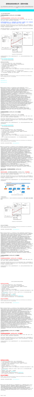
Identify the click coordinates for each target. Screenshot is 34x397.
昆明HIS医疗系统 (6, 160)
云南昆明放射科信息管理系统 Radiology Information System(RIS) (8, 153)
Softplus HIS (2, 233)
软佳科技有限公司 (21, 107)
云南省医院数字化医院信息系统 (20, 97)
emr (11, 87)
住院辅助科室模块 (13, 98)
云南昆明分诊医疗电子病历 (4, 238)
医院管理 (13, 159)
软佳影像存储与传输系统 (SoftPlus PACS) (5, 107)
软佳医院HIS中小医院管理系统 (16, 105)
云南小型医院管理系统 (3, 150)
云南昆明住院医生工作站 (20, 151)
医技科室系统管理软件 (13, 99)
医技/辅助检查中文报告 (28, 243)
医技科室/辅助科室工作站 (9, 157)
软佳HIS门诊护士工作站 (15, 104)
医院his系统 (30, 99)
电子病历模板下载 (22, 161)
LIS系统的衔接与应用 (26, 146)
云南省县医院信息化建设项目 (4, 156)
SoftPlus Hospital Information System (12, 233)
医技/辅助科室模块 (3, 157)
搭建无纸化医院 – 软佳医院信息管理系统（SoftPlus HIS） (11, 169)
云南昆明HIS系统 (13, 91)
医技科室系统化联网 (8, 99)
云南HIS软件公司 (17, 89)
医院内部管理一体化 (23, 320)
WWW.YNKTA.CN (5, 369)
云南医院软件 (13, 90)
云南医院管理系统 (9, 90)
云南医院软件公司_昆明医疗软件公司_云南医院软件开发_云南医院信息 (24, 90)
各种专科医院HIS (3, 102)
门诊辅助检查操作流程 (19, 166)
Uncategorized (3, 146)
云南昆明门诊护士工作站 (27, 96)
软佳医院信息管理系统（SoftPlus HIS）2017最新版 (7, 106)
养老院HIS (23, 98)
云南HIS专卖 (29, 88)
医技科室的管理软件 (3, 99)
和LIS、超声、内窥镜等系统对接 (9, 102)
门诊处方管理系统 (21, 108)
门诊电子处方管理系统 (26, 108)
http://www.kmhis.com (4, 82)
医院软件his (13, 101)
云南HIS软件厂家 (27, 89)
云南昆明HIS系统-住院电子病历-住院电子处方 (20, 91)
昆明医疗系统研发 (14, 160)
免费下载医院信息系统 (18, 98)
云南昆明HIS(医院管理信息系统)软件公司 (5, 91)
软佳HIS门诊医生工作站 (9, 104)
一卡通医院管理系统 (13, 88)
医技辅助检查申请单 (19, 99)
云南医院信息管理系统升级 (4, 90)
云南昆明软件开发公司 (17, 154)
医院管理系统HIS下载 (3, 101)
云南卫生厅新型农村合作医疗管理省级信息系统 (23, 149)
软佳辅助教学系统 (3, 108)
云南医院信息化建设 (28, 148)
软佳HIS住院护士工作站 (3, 104)
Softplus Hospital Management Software (6, 88)
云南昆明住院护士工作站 (26, 151)
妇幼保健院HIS (19, 102)
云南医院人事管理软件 (23, 148)
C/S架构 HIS (8, 87)
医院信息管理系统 (17, 100)
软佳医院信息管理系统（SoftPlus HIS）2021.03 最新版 (11, 111)
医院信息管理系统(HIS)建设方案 (23, 100)
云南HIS (27, 88)
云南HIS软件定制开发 (13, 148)
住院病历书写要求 (28, 156)
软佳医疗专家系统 (24, 104)
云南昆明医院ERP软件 (8, 93)
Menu (17, 10)
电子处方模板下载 (14, 103)
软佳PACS (20, 104)
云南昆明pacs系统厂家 (26, 92)
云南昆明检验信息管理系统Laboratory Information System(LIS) (24, 153)
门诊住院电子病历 (16, 108)
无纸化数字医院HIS (23, 246)
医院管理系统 (16, 159)
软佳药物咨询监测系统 (26, 107)
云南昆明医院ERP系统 (3, 93)
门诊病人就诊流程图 (8, 166)
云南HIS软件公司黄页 (22, 89)
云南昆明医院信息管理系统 (21, 93)
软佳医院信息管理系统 (23, 105)
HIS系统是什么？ (27, 87)
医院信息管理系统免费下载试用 (17, 320)
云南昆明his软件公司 (10, 92)
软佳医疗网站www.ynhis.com (4, 105)
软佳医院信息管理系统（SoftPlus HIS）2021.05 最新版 (11, 15)
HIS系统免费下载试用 (21, 87)
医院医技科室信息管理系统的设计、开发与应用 (6, 159)
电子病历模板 (29, 103)
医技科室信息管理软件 (14, 157)
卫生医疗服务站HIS (18, 101)
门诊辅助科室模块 (29, 166)
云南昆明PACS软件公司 (14, 151)
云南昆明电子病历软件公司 (4, 154)
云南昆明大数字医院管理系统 (28, 93)
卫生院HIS (22, 101)
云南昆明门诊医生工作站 (21, 96)
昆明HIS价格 (2, 160)
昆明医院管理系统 (19, 160)
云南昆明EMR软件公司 (14, 150)
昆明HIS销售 (9, 160)
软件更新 (5, 87)
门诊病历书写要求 (14, 166)
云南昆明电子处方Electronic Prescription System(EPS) (7, 95)
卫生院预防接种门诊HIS (26, 101)
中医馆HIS (17, 88)
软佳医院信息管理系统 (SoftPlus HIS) (5, 249)
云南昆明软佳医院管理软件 (24, 154)
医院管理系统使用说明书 (9, 101)
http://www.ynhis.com (4, 80)
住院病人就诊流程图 (23, 156)
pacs (29, 146)
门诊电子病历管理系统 (3, 166)
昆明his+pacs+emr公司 (29, 246)
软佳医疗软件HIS (10, 105)
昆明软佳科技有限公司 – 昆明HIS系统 (17, 4)
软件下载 (2, 87)
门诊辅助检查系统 (24, 166)
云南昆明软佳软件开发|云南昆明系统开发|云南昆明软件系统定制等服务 (9, 96)
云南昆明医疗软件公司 (10, 238)
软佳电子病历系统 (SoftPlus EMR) (15, 107)
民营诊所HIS (10, 103)
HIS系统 (18, 87)
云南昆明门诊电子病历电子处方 (4, 97)
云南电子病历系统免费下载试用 (12, 97)
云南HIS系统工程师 (8, 89)
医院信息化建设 (13, 100)
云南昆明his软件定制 (16, 92)
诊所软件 (25, 161)
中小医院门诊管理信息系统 (22, 88)
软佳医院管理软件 (15, 106)
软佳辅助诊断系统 (7, 108)
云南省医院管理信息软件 (27, 97)
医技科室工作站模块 (20, 157)
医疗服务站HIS (24, 99)
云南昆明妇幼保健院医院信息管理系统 (5, 94)
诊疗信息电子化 (29, 161)
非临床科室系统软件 (3, 109)
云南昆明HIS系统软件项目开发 (4, 92)
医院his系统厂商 (3, 100)
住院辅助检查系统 (8, 98)
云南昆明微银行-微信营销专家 (13, 94)
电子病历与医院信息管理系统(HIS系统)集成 (22, 103)
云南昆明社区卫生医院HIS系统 (11, 154)
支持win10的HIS (31, 102)
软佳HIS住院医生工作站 (3, 248)
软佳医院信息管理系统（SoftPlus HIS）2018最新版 (10, 255)
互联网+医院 (18, 156)
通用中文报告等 (12, 108)
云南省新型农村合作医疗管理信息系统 (12, 156)
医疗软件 (27, 99)
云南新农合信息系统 (8, 150)
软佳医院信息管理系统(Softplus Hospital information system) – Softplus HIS (19, 249)
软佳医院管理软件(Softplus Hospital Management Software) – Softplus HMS (10, 164)
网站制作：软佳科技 (3, 395)
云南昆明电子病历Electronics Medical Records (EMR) (20, 95)
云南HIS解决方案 (13, 89)
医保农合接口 (26, 98)
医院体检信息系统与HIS (8, 100)
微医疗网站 (27, 102)
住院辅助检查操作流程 (3, 98)
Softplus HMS (5, 233)
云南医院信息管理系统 (3, 235)
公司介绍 (2, 384)
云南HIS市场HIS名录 (3, 89)
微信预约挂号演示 (23, 102)
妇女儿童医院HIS (15, 102)
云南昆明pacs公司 (21, 92)
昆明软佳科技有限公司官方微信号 (5, 103)
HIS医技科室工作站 (14, 87)
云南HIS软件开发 (18, 148)
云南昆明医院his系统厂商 (15, 93)
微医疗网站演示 (13, 294)
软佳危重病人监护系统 (22, 164)
